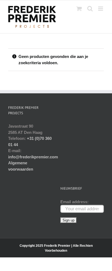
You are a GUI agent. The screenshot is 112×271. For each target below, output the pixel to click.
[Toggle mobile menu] (101, 8)
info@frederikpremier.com (33, 157)
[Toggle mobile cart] (79, 8)
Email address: (74, 201)
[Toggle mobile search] (90, 8)
